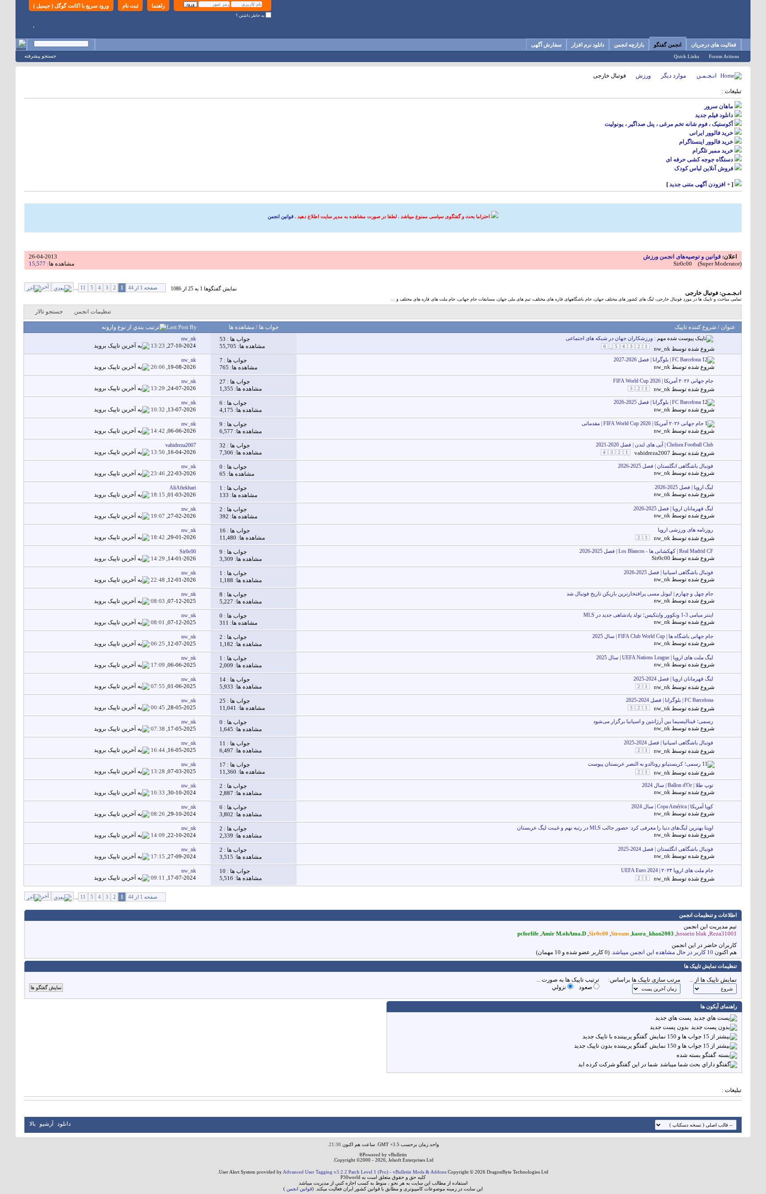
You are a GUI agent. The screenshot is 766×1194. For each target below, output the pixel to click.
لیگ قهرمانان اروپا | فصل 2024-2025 (673, 679)
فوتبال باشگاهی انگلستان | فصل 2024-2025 (665, 849)
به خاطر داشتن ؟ (251, 15)
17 (222, 764)
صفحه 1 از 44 (142, 288)
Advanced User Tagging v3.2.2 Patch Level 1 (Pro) (335, 1171)
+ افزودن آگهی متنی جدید (699, 184)
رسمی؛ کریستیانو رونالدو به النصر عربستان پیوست (644, 764)
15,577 (37, 263)
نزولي (559, 987)
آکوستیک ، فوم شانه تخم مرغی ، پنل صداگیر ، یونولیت (669, 124)
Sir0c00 (682, 263)
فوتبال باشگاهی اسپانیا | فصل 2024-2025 (668, 743)
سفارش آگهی (546, 45)
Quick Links (686, 56)
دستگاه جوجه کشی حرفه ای (699, 159)
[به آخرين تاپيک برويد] (121, 345)
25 (222, 700)
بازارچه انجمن (629, 45)
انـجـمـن (706, 75)
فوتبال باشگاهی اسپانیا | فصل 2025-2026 (668, 572)
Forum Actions (724, 56)
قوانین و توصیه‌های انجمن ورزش (682, 256)
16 (222, 530)
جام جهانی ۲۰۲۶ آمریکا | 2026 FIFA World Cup (663, 381)
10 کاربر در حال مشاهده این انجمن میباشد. (662, 952)
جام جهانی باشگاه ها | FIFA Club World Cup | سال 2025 (652, 636)
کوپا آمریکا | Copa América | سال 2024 (672, 806)
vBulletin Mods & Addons (419, 1171)
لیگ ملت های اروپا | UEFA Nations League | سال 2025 (654, 657)
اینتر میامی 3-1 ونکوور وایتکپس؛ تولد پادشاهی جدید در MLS (648, 615)
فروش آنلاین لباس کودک (703, 168)
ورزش (643, 75)
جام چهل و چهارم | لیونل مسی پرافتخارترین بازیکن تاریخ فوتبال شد (640, 594)
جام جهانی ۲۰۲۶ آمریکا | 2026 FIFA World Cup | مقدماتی (642, 423)
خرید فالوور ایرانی (711, 132)
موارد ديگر (673, 75)
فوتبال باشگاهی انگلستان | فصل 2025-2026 (665, 466)
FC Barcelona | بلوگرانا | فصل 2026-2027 (657, 359)
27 (222, 381)
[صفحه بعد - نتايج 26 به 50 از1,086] (62, 286)
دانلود (64, 1123)
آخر (45, 287)
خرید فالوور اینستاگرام (706, 141)
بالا (32, 1123)
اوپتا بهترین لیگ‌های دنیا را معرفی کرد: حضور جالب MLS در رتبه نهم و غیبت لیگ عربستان (615, 828)
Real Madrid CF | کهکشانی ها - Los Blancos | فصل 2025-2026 (646, 551)
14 (222, 679)
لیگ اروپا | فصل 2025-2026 (684, 487)
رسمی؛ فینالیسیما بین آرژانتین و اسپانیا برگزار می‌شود (653, 721)
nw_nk (662, 348)
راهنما (158, 6)
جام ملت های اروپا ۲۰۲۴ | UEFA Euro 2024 (667, 870)
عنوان (728, 327)
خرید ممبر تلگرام (712, 150)
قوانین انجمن (280, 216)
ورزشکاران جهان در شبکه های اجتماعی (609, 338)
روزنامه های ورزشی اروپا (685, 530)
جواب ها (268, 327)
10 (222, 871)
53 (222, 339)
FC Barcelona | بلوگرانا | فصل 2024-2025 (669, 700)
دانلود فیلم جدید (714, 115)
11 (83, 288)
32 (222, 445)
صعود (586, 987)
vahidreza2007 (652, 453)
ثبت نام (130, 6)
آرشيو (46, 1123)
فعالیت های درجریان (713, 45)
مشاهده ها (241, 327)
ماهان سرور (718, 106)
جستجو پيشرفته (40, 56)
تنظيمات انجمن (92, 311)
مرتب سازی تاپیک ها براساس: (644, 979)
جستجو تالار (49, 311)
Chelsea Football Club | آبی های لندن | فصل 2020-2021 (654, 445)
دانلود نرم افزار (587, 45)
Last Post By (182, 327)
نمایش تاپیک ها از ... (713, 979)
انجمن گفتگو (667, 45)
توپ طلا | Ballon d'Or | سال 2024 (677, 785)
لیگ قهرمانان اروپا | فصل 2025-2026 (673, 508)
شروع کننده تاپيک (695, 327)
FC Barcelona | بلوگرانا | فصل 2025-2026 (657, 402)
